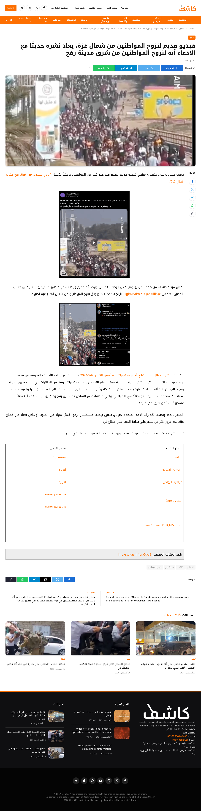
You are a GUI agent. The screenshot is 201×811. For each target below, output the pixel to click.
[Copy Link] (192, 213)
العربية (63, 482)
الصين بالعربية (174, 500)
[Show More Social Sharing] (89, 68)
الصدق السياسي (157, 19)
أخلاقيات (136, 20)
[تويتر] (192, 189)
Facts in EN (43, 19)
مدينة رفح (169, 567)
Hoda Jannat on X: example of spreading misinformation (94, 747)
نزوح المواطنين (154, 567)
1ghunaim (60, 457)
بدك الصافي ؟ (25, 19)
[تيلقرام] (192, 197)
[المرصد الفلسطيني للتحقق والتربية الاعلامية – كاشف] (187, 8)
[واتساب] (192, 205)
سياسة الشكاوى (59, 8)
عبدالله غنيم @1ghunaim (143, 294)
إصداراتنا (57, 20)
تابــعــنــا (10, 8)
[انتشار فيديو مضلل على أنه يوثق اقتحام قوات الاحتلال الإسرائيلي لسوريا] (166, 638)
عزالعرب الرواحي (172, 482)
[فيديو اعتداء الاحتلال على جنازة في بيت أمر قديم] (35, 638)
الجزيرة (62, 469)
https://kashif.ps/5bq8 (134, 554)
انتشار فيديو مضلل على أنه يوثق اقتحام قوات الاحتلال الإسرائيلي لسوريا (168, 666)
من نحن (124, 8)
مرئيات (84, 20)
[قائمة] (194, 20)
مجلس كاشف (95, 8)
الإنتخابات (71, 20)
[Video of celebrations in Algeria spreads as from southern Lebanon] (122, 733)
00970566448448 (177, 736)
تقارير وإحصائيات (104, 19)
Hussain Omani (172, 469)
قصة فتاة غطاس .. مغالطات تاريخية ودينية (92, 714)
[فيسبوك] (192, 181)
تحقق (170, 20)
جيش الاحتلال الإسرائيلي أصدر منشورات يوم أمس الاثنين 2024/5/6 (127, 375)
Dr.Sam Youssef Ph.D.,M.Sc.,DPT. (161, 525)
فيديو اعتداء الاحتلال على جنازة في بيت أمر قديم (35, 664)
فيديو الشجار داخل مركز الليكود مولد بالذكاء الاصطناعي (104, 666)
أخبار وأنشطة (123, 19)
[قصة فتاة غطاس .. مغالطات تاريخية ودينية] (122, 716)
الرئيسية (182, 20)
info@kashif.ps (180, 740)
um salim (176, 457)
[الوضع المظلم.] (6, 20)
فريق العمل (111, 8)
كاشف (180, 567)
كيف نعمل (79, 8)
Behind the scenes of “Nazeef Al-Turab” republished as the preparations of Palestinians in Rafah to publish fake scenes (147, 599)
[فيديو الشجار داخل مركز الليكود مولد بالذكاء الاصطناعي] (100, 638)
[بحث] (11, 20)
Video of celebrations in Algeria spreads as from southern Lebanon (91, 730)
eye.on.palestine (56, 494)
